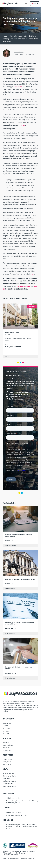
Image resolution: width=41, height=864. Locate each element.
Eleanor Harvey (18, 52)
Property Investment (10, 678)
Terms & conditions (28, 851)
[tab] (18, 362)
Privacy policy (7, 853)
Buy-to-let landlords (9, 776)
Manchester (7, 723)
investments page (23, 286)
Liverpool (6, 731)
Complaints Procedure (10, 854)
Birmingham (7, 728)
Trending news (8, 783)
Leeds (7, 334)
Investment (6, 778)
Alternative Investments (18, 36)
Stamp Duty (7, 764)
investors (22, 125)
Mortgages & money (10, 781)
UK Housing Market (10, 545)
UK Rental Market (10, 588)
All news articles (8, 773)
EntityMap (15, 851)
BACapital (6, 747)
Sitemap (5, 851)
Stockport (6, 733)
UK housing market (9, 786)
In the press (7, 750)
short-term (18, 87)
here (32, 274)
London (5, 726)
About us (6, 742)
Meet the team (8, 745)
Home (5, 36)
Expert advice (7, 759)
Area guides (7, 762)
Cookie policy (20, 853)
